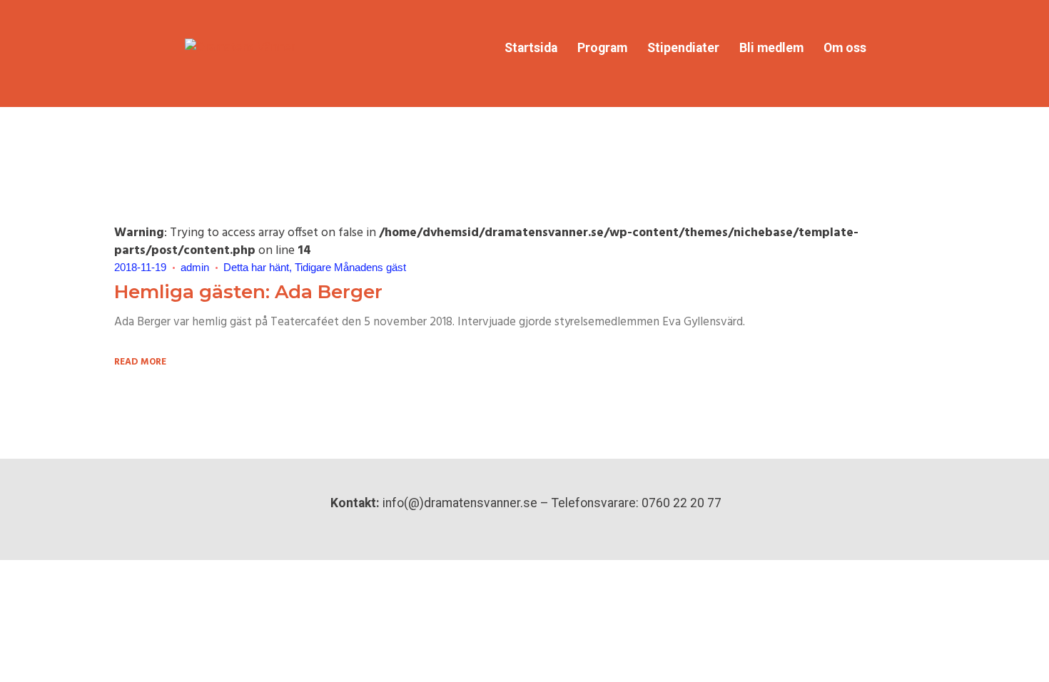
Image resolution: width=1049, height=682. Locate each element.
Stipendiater (683, 48)
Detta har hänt (256, 267)
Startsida (531, 48)
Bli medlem (771, 48)
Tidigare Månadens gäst (350, 267)
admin (195, 267)
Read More (141, 363)
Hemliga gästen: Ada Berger (248, 291)
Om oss (845, 48)
